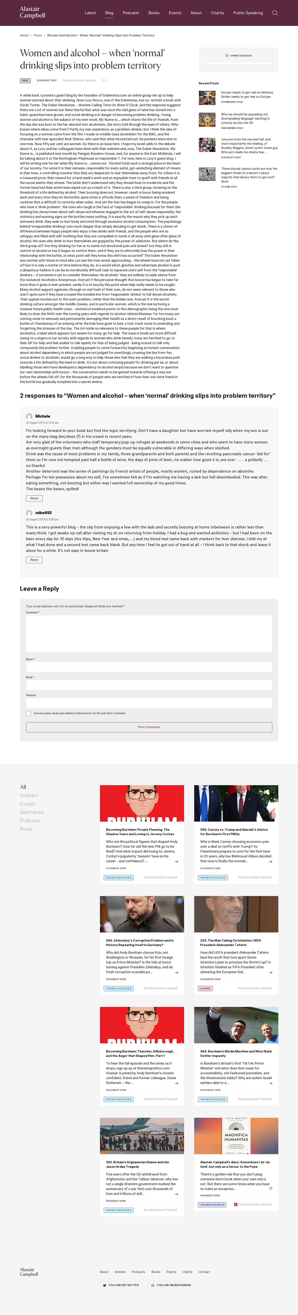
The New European (212, 1205)
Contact (204, 1272)
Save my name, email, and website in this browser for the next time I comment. (80, 713)
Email (30, 677)
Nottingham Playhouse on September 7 (89, 158)
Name (30, 659)
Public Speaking (248, 13)
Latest (90, 13)
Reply (34, 498)
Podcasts (131, 13)
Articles (29, 795)
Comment (33, 613)
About (196, 13)
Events (175, 13)
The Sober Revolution (58, 105)
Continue (142, 1084)
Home (24, 35)
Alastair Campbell (166, 877)
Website (31, 695)
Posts (38, 35)
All (23, 787)
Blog (109, 13)
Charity (217, 13)
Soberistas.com (115, 95)
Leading (205, 989)
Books (154, 13)
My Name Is (108, 120)
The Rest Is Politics (118, 878)
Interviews (32, 812)
